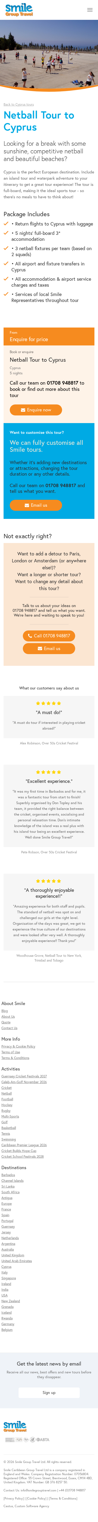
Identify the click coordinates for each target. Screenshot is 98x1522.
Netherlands (10, 1238)
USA (4, 1295)
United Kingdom (12, 1255)
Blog (4, 1010)
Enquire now (39, 410)
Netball (6, 1093)
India (4, 1289)
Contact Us (9, 1028)
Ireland (6, 1283)
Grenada (7, 1306)
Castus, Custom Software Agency (26, 1506)
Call (52, 636)
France (6, 1209)
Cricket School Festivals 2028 (22, 1156)
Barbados (8, 1174)
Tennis (5, 1133)
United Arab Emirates (16, 1260)
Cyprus (6, 1266)
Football (7, 1099)
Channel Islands (12, 1180)
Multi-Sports (10, 1116)
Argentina (8, 1243)
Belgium (7, 1329)
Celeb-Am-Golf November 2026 (24, 1082)
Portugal (7, 1220)
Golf (4, 1122)
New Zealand (10, 1301)
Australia (7, 1249)
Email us (39, 505)
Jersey (6, 1232)
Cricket (6, 1087)
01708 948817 (62, 382)
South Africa (10, 1192)
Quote (5, 1022)
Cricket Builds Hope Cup (18, 1150)
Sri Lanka (8, 1186)
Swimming (8, 1139)
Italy (4, 1272)
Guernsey (8, 1226)
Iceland (6, 1312)
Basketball (8, 1127)
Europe (6, 1203)
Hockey (6, 1105)
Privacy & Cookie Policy (18, 1046)
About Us (8, 1016)
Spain (5, 1215)
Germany (7, 1324)
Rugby (5, 1110)
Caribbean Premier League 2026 (24, 1145)
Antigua (6, 1197)
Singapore (8, 1278)
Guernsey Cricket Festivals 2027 (24, 1076)
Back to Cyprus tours (19, 104)
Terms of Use (10, 1052)
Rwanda (7, 1318)
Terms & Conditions (15, 1057)
